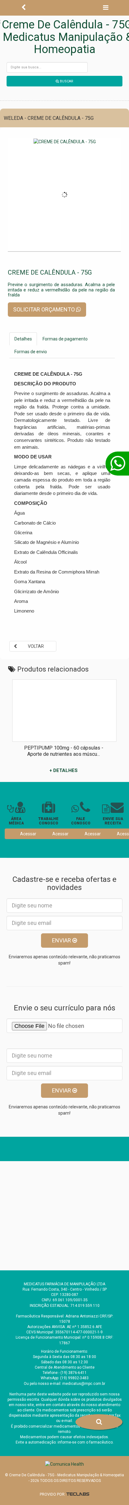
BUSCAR (66, 81)
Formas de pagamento (65, 338)
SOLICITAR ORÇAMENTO (44, 309)
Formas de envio (30, 351)
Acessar (28, 833)
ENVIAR (62, 940)
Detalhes (23, 338)
